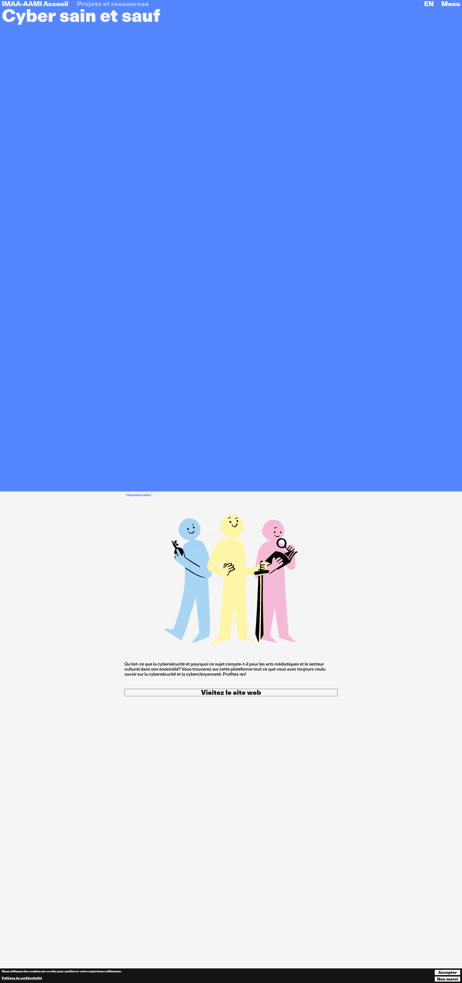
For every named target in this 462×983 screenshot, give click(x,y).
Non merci (447, 979)
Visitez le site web (231, 692)
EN (429, 4)
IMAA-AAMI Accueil (35, 4)
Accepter (447, 972)
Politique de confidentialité (22, 978)
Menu (450, 4)
